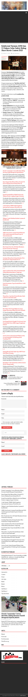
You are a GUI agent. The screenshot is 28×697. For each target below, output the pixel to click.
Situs (2, 418)
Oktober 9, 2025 (6, 53)
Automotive (4, 572)
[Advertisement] (14, 29)
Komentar (3, 398)
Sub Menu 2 (4, 591)
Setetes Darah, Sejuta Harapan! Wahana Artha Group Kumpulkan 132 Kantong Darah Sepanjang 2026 (14, 337)
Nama (3, 409)
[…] (13, 179)
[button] (26, 13)
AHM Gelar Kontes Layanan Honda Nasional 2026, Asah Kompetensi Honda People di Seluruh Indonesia (14, 234)
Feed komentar (5, 639)
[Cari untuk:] (14, 432)
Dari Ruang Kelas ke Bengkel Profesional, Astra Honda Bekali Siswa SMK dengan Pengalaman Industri (14, 323)
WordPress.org (5, 641)
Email (3, 413)
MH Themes (23, 695)
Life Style (3, 579)
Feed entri (3, 636)
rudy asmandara (15, 53)
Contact (3, 574)
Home (3, 577)
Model (3, 584)
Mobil (2, 581)
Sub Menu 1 (4, 589)
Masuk (3, 634)
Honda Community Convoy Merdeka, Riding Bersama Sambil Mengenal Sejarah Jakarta (13, 615)
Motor (3, 586)
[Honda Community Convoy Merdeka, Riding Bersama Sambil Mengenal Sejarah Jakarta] (14, 611)
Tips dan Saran (5, 593)
